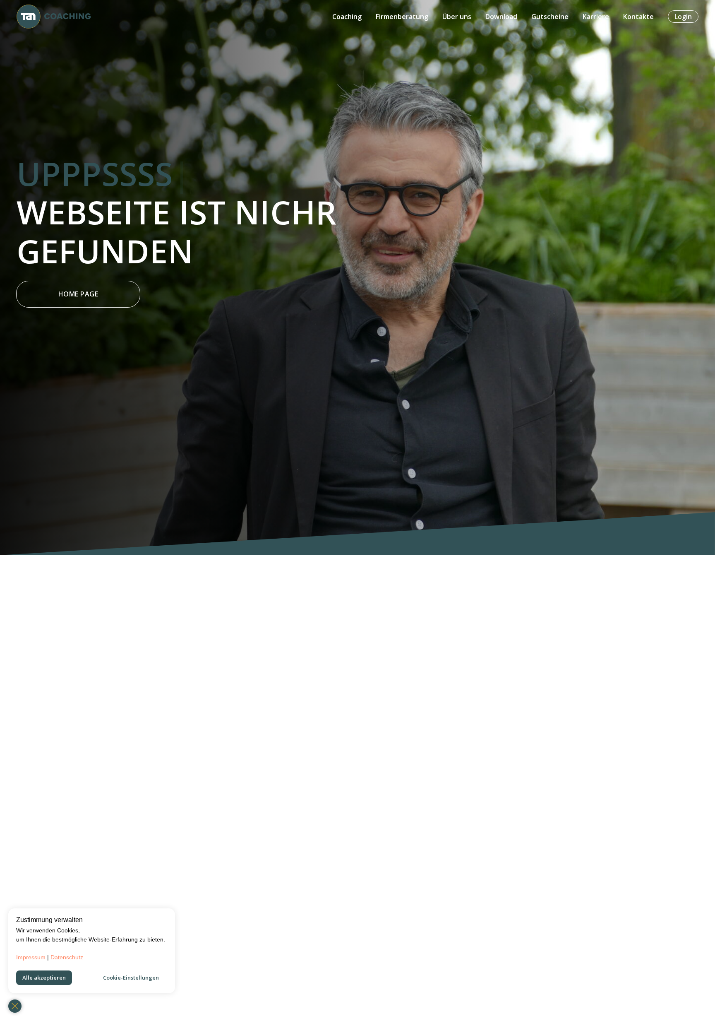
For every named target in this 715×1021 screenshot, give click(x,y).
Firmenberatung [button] (402, 16)
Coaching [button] (347, 16)
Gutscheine (550, 16)
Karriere (596, 16)
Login (683, 16)
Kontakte (638, 16)
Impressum (31, 957)
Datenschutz (66, 957)
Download (501, 16)
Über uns (456, 16)
